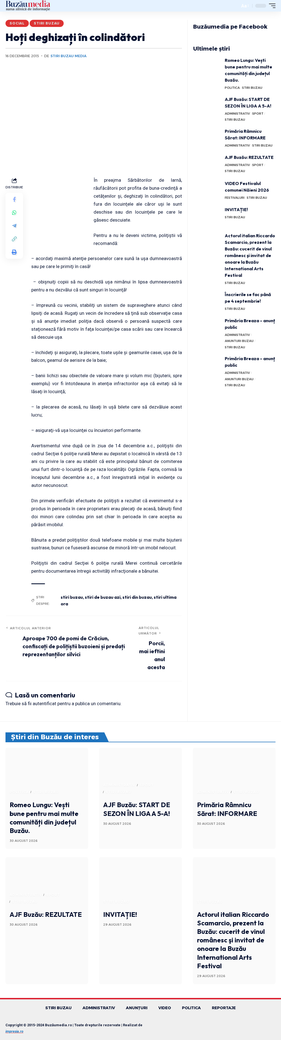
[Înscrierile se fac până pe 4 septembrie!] (207, 301)
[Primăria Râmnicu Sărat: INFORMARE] (207, 138)
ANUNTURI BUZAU (239, 341)
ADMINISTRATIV (237, 113)
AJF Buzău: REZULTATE (249, 157)
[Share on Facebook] (14, 199)
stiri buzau (72, 597)
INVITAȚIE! (236, 209)
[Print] (14, 252)
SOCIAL (17, 23)
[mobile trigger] (271, 6)
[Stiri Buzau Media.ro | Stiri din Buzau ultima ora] (27, 6)
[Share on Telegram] (14, 225)
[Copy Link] (14, 238)
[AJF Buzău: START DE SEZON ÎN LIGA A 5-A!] (207, 106)
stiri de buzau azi (102, 597)
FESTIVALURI (235, 198)
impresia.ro (14, 1031)
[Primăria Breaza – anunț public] (207, 327)
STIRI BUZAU (47, 23)
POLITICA (232, 88)
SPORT (257, 113)
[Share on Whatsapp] (14, 212)
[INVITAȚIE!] (207, 216)
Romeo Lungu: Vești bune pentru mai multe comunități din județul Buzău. (44, 818)
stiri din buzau (137, 597)
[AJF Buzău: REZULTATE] (207, 164)
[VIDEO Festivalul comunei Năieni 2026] (207, 190)
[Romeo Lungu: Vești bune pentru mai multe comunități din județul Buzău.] (207, 67)
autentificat (44, 703)
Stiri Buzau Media (68, 56)
